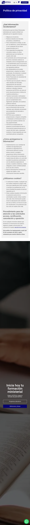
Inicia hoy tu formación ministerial (15, 388)
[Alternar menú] (14, 2)
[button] (26, 521)
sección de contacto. (21, 227)
